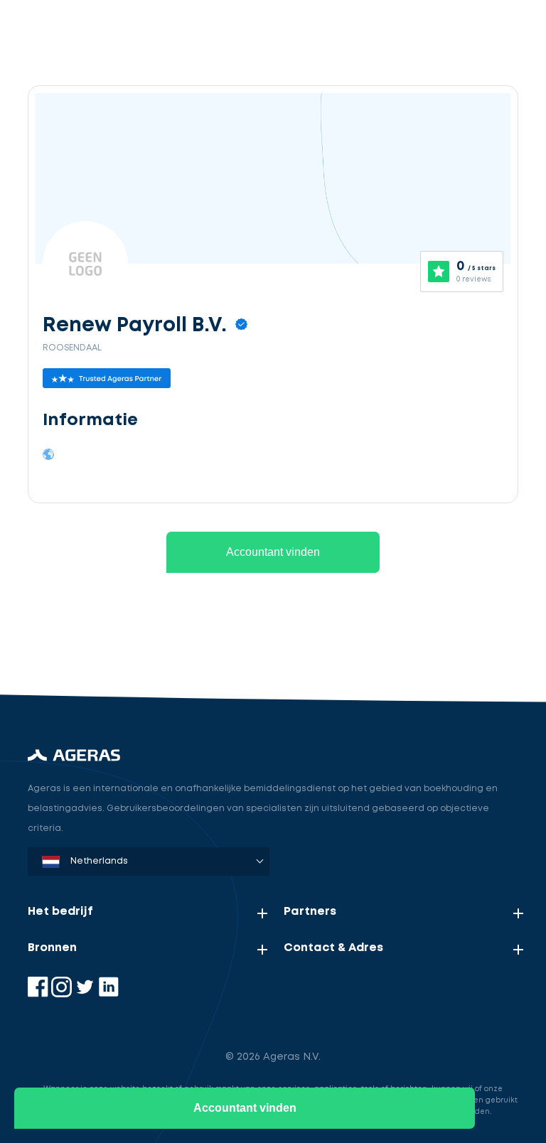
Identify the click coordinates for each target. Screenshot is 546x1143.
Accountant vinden (273, 552)
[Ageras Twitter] (86, 994)
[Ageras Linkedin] (108, 994)
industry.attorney (132, 643)
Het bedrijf (60, 911)
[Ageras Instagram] (63, 994)
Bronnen (52, 948)
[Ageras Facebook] (39, 994)
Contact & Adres (333, 948)
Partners (310, 911)
